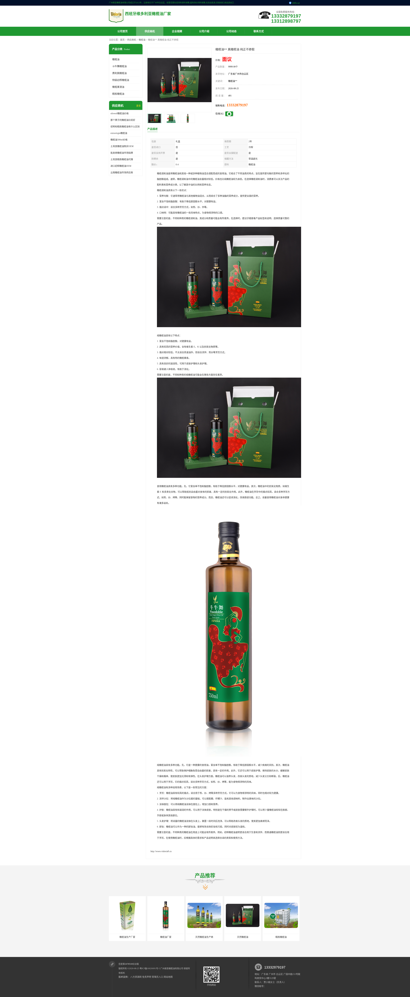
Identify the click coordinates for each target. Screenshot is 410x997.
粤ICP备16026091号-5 (150, 968)
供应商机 (150, 31)
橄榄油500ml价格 (119, 140)
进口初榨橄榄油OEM (121, 166)
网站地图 (168, 977)
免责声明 (146, 977)
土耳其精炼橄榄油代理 (122, 159)
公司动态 (231, 31)
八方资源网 (136, 977)
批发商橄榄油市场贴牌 (122, 153)
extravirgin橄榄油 (119, 133)
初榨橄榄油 (281, 937)
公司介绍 (204, 31)
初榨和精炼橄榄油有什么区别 (125, 126)
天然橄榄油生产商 (127, 937)
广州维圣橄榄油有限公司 (171, 968)
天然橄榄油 (165, 937)
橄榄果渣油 (118, 87)
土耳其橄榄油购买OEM (122, 146)
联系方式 (259, 31)
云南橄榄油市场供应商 (122, 172)
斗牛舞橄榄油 (119, 66)
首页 (122, 40)
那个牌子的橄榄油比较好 (123, 120)
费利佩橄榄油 (119, 73)
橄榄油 (142, 40)
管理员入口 (157, 977)
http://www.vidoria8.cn (161, 851)
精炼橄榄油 (118, 94)
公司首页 (122, 31)
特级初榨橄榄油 (120, 80)
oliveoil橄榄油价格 (120, 113)
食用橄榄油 (242, 937)
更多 (138, 106)
